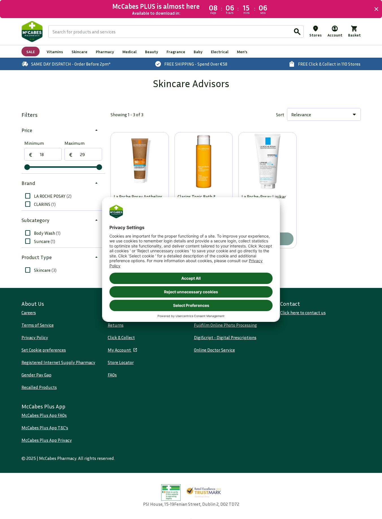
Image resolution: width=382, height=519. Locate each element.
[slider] (27, 167)
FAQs (112, 375)
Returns (116, 325)
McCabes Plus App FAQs (44, 415)
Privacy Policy (34, 337)
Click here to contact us (303, 312)
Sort (280, 114)
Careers (28, 312)
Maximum (74, 143)
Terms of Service (37, 325)
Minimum (34, 143)
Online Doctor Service (214, 350)
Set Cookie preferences (43, 350)
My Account (120, 350)
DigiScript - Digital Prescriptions (225, 337)
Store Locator (121, 362)
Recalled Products (39, 387)
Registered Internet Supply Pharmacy (58, 362)
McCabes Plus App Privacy (46, 440)
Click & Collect (121, 337)
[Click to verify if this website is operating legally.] (171, 492)
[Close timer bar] (376, 9)
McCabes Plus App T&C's (44, 427)
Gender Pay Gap (36, 375)
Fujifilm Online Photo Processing (225, 325)
